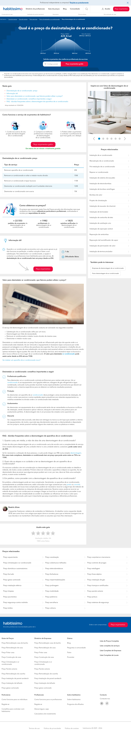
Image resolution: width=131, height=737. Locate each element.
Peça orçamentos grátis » (121, 94)
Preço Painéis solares (9, 669)
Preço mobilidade (52, 591)
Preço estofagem (93, 568)
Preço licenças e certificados (97, 585)
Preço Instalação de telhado (12, 683)
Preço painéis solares (95, 591)
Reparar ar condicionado (99, 172)
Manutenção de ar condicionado (102, 161)
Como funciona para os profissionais (48, 699)
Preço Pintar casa (8, 652)
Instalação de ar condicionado (101, 155)
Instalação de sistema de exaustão (102, 178)
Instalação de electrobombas (100, 184)
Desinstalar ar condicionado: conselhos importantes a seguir (29, 99)
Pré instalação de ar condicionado (102, 167)
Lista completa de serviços (110, 646)
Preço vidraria (50, 608)
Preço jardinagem (52, 585)
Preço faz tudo (8, 574)
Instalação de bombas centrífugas (102, 189)
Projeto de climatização (98, 200)
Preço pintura (92, 597)
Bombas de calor (96, 195)
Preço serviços (33, 19)
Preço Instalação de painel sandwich (15, 678)
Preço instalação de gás (96, 580)
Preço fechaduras (51, 574)
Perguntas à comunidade (76, 648)
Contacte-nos (105, 699)
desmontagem (75, 453)
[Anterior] (94, 138)
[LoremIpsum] (99, 139)
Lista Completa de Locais (109, 655)
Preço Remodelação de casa (12, 648)
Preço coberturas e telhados (55, 563)
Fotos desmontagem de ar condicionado (105, 273)
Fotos (69, 652)
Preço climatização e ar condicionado (49, 19)
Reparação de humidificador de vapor (104, 240)
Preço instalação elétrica (12, 585)
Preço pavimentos (10, 597)
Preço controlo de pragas (96, 563)
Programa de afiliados (75, 704)
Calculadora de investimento (45, 714)
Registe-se (5, 704)
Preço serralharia (51, 602)
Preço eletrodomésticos (54, 568)
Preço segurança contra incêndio (15, 602)
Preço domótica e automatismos (15, 568)
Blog (65, 9)
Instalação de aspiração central (101, 229)
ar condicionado (68, 354)
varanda (77, 484)
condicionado (12, 382)
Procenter (70, 657)
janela (69, 484)
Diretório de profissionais (35, 9)
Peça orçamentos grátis (74, 64)
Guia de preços (54, 9)
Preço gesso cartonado (11, 580)
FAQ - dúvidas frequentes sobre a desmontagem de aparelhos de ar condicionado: (37, 101)
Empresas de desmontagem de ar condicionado (108, 268)
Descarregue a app (41, 709)
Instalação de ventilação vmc (100, 223)
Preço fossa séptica (94, 574)
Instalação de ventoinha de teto (101, 217)
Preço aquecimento (10, 557)
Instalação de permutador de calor (102, 246)
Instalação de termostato (99, 212)
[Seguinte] (125, 138)
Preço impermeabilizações (55, 580)
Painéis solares (82, 14)
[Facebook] (107, 704)
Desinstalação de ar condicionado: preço (22, 91)
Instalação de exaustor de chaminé (102, 206)
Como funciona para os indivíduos (14, 699)
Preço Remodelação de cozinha (13, 674)
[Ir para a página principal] (12, 9)
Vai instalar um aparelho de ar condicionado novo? (21, 360)
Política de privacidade (52, 728)
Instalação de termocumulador (101, 251)
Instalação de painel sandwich (35, 14)
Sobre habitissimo (74, 699)
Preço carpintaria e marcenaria (98, 557)
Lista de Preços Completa (109, 641)
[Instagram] (102, 704)
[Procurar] (86, 9)
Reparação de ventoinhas (99, 234)
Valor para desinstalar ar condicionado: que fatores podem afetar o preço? (35, 96)
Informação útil (12, 93)
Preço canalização (52, 557)
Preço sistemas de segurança (98, 602)
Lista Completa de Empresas (110, 650)
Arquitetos (56, 14)
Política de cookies (72, 728)
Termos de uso (34, 728)
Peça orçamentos (121, 9)
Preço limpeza (8, 591)
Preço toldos (8, 608)
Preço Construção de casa (11, 657)
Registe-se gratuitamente (79, 3)
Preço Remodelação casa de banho (15, 643)
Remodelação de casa (110, 14)
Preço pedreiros (51, 597)
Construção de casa (7, 14)
